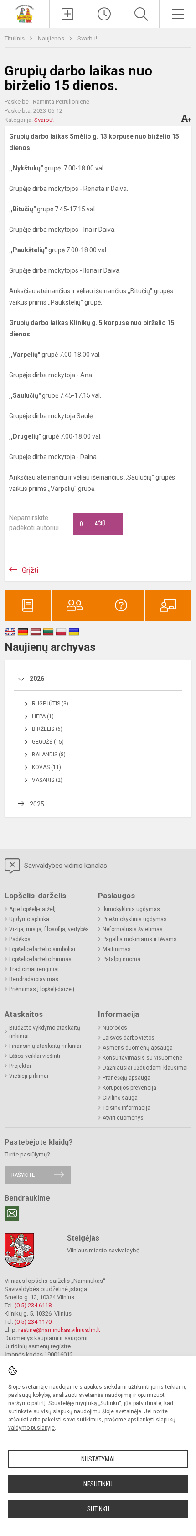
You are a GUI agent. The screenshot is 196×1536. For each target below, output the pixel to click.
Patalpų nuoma (121, 959)
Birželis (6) (47, 729)
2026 (37, 678)
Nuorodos (115, 1028)
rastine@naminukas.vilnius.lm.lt (59, 1329)
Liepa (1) (43, 716)
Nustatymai (98, 1459)
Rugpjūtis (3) (50, 703)
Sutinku (98, 1509)
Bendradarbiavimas (33, 979)
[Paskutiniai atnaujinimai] (104, 14)
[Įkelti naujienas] (68, 14)
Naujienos (52, 38)
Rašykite (23, 1174)
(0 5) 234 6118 (33, 1305)
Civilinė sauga (120, 1098)
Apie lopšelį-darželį (32, 909)
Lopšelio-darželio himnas (40, 959)
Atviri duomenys (123, 1118)
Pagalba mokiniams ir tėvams (140, 939)
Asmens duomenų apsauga (138, 1048)
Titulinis (15, 38)
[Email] (12, 1213)
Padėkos (20, 939)
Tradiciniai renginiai (34, 969)
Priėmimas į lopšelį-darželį (41, 989)
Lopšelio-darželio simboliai (42, 949)
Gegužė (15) (48, 742)
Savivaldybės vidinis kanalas (64, 865)
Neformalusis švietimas (133, 929)
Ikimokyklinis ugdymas (131, 909)
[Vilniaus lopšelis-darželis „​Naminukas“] (24, 13)
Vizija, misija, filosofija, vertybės (49, 929)
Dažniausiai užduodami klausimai (145, 1068)
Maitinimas (117, 949)
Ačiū (92, 524)
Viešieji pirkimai (28, 1076)
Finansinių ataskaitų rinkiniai (45, 1046)
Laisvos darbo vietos (129, 1038)
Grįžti (30, 570)
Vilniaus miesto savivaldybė (103, 1250)
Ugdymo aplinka (29, 919)
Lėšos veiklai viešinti (34, 1056)
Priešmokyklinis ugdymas (135, 919)
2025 (37, 804)
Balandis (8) (49, 754)
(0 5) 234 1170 (33, 1321)
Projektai (20, 1066)
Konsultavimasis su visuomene (142, 1058)
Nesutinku (98, 1484)
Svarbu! (87, 38)
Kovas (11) (46, 767)
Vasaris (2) (47, 780)
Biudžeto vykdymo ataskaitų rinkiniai (44, 1032)
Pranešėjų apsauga (126, 1078)
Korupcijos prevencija (129, 1088)
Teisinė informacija (126, 1108)
